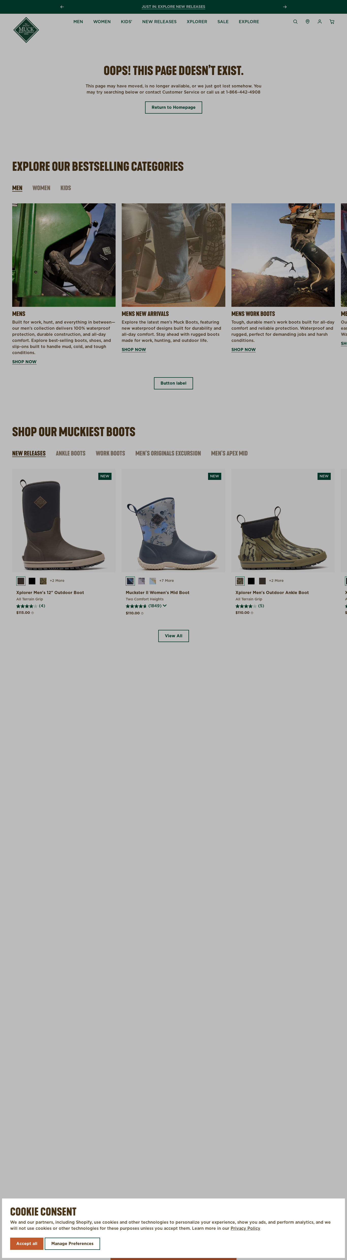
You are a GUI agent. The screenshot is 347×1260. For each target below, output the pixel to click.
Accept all (26, 1244)
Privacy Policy (245, 1228)
